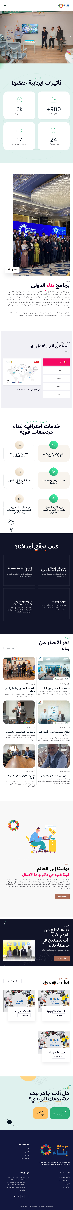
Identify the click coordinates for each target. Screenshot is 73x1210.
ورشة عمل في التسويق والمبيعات (20, 732)
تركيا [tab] (60, 362)
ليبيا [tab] (60, 370)
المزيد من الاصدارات (12, 981)
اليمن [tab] (60, 394)
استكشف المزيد (62, 896)
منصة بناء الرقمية (65, 1180)
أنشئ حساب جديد (61, 1113)
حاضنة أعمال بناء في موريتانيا (57, 688)
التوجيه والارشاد (58, 601)
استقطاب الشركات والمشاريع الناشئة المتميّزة (53, 569)
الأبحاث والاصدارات (64, 1177)
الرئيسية (26, 1148)
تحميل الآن (59, 1015)
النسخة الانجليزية (56, 1011)
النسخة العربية (23, 1011)
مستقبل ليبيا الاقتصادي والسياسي (55, 775)
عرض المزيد (10, 648)
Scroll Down (5, 953)
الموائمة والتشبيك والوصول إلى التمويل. (22, 602)
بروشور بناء (66, 1186)
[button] (71, 37)
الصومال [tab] (59, 378)
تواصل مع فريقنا (40, 1113)
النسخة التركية (57, 1052)
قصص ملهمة (25, 1158)
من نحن (26, 1155)
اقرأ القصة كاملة (61, 958)
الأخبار (27, 1151)
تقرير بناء (67, 1183)
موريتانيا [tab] (59, 386)
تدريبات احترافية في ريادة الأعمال (20, 569)
